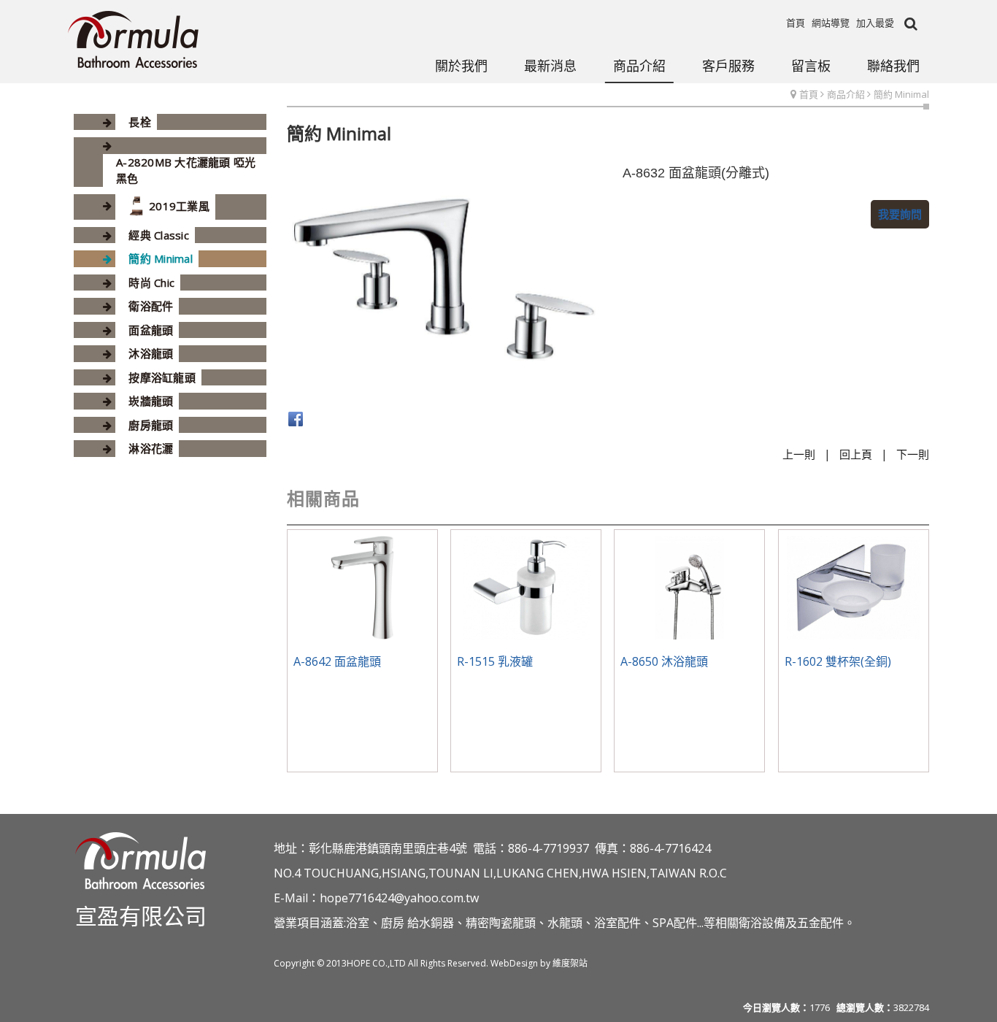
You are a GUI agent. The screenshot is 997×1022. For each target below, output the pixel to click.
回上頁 (855, 454)
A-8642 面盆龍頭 (337, 661)
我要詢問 (900, 214)
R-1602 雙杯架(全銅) (838, 661)
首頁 (808, 94)
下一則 (912, 454)
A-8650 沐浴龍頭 (664, 661)
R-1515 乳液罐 (495, 661)
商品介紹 (846, 94)
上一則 (798, 454)
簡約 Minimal (901, 94)
